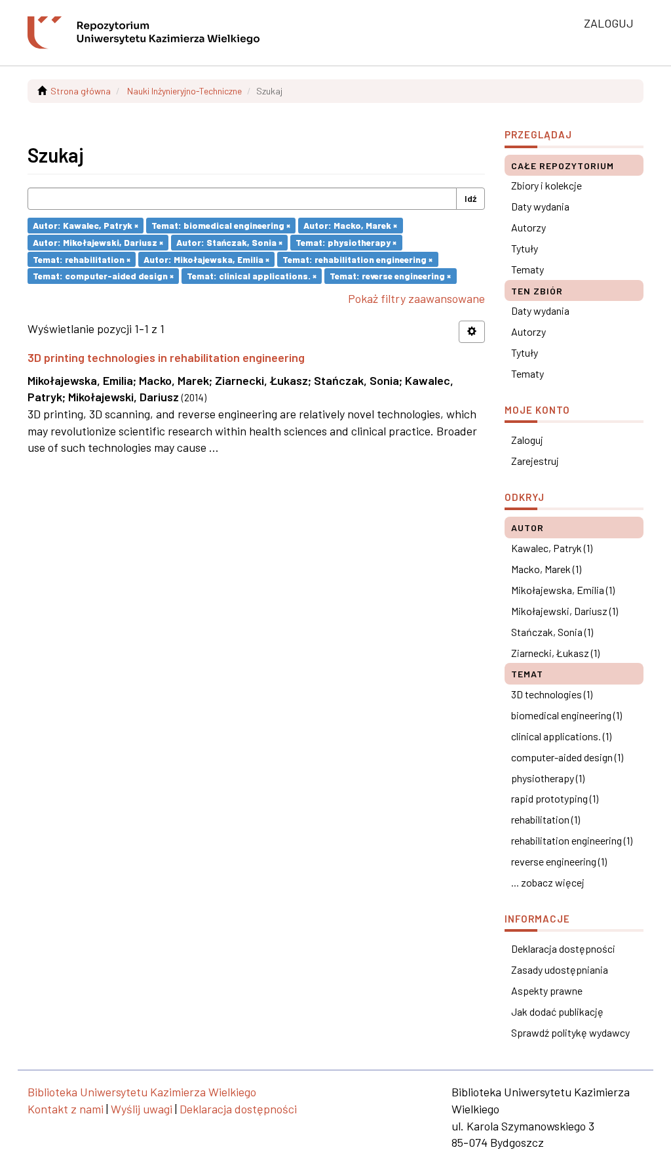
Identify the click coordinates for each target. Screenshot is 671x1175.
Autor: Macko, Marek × (350, 225)
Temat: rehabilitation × (81, 258)
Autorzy (528, 227)
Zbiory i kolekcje (546, 185)
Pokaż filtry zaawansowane (416, 298)
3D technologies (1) (551, 694)
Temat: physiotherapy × (346, 242)
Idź (470, 198)
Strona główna (80, 90)
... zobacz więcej (548, 882)
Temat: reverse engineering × (390, 275)
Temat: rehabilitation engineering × (357, 258)
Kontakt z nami (66, 1109)
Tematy (527, 269)
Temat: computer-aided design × (103, 275)
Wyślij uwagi (141, 1109)
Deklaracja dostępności (563, 948)
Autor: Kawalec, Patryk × (85, 225)
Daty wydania (540, 206)
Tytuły (524, 248)
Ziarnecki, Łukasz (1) (555, 653)
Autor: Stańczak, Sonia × (229, 242)
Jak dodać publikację (557, 1011)
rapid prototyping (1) (554, 798)
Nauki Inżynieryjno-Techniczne (184, 90)
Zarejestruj (535, 460)
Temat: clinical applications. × (251, 275)
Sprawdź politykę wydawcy (570, 1032)
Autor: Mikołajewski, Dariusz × (98, 242)
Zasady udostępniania (559, 969)
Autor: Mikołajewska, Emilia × (206, 258)
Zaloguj (527, 439)
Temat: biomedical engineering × (220, 225)
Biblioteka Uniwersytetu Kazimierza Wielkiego (142, 1092)
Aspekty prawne (547, 990)
